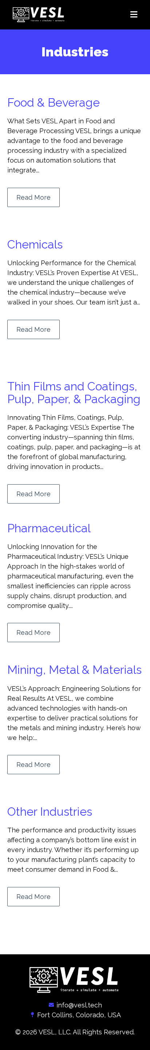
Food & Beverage (53, 102)
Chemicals (35, 244)
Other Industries (49, 811)
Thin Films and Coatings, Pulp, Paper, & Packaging (74, 392)
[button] (108, 15)
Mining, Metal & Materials (74, 669)
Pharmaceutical (49, 528)
